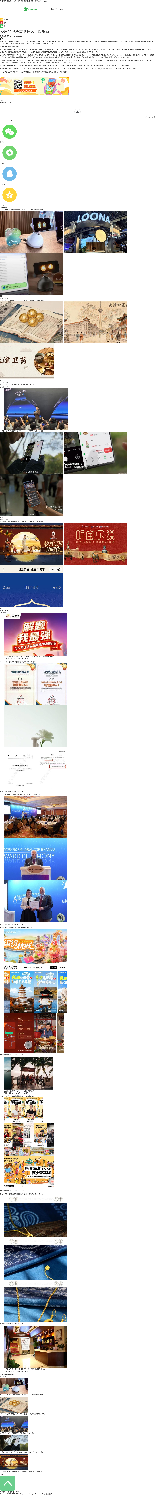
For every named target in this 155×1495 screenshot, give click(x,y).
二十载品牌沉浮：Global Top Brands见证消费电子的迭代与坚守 (21, 795)
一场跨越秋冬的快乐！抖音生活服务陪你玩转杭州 (16, 927)
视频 (25, 1)
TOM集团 (3, 1492)
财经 (28, 1)
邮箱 (45, 1)
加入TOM (16, 1492)
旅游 (14, 1)
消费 (35, 1)
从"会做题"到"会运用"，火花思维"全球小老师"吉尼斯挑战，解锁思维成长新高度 (30, 656)
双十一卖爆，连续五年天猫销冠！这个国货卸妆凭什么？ (18, 662)
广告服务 (10, 1492)
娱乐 (8, 1)
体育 (11, 1)
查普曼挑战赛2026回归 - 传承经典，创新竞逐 (19, 1091)
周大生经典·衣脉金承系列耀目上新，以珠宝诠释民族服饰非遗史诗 (21, 1194)
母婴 (21, 1)
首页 (1, 1)
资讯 (4, 1)
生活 (18, 1)
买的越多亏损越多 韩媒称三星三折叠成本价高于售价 (17, 384)
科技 (41, 1)
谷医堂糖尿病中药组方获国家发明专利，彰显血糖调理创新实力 (25, 1369)
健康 (31, 1)
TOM (6, 659)
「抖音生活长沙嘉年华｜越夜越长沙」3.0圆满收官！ (17, 1096)
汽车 (38, 1)
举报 (1, 100)
